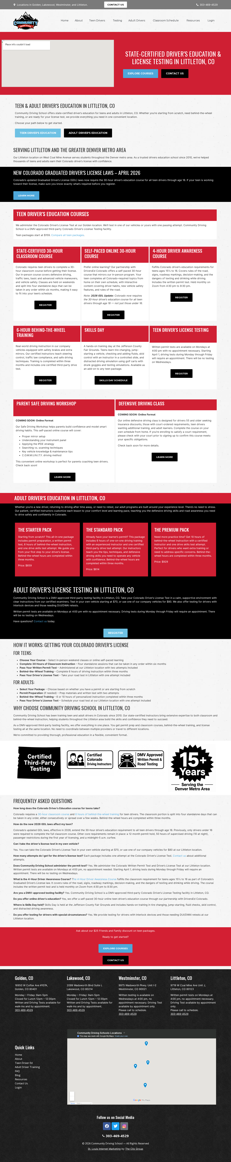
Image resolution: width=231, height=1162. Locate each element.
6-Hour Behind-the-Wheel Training (40, 332)
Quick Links (24, 1047)
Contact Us (21, 1083)
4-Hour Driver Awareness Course (177, 253)
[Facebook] (107, 1126)
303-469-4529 (24, 1010)
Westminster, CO (132, 978)
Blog (17, 1075)
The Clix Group (134, 1148)
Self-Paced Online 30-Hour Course (110, 253)
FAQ (17, 1071)
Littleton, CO (181, 978)
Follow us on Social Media (115, 1117)
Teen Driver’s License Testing (181, 330)
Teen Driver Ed (24, 1063)
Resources (193, 20)
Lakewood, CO (78, 978)
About (79, 20)
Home (65, 20)
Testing (117, 20)
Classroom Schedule (166, 20)
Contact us (40, 621)
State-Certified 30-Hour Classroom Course (39, 253)
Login (211, 20)
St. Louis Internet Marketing (104, 1148)
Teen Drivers (97, 20)
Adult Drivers (136, 20)
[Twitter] (115, 1126)
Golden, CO (24, 978)
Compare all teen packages (67, 235)
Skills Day (94, 330)
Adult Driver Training (27, 1067)
